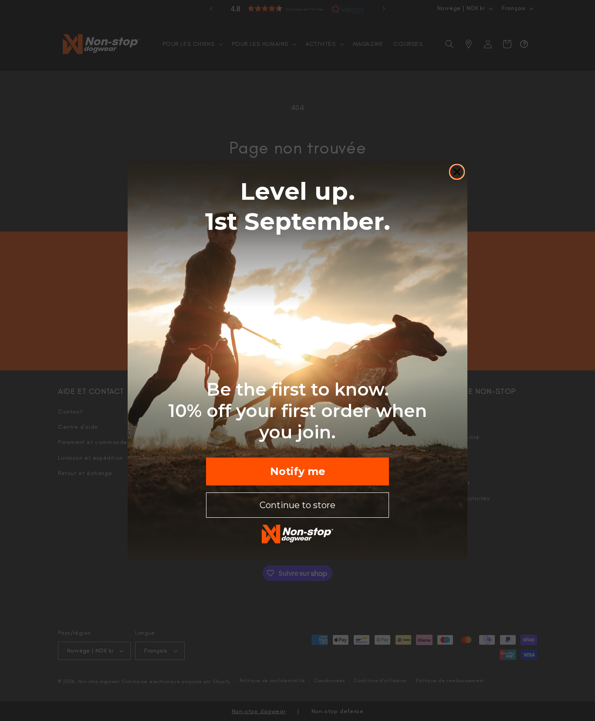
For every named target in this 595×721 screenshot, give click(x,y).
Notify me (297, 471)
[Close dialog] (457, 172)
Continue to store (297, 505)
